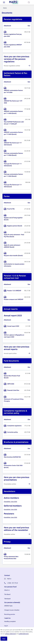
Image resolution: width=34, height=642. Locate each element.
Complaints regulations (14, 425)
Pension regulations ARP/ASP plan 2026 (13, 46)
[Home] (15, 2)
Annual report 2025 (13, 326)
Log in (6, 625)
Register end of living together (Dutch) (13, 218)
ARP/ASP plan (8, 605)
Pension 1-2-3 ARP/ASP (14, 290)
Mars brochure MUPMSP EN (12, 457)
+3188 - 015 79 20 (12, 583)
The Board (7, 594)
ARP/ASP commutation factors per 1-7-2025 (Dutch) (13, 133)
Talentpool (7, 598)
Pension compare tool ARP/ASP (13, 299)
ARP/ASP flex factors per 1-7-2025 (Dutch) (13, 144)
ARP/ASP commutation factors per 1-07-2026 (13, 91)
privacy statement (10, 633)
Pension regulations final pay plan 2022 (13, 35)
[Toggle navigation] (4, 2)
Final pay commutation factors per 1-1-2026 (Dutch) (13, 154)
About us (7, 590)
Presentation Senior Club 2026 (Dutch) (13, 466)
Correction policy (12, 432)
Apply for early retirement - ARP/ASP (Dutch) (12, 246)
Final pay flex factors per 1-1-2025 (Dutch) (13, 185)
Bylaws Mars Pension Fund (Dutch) (12, 377)
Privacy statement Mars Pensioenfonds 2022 (11, 557)
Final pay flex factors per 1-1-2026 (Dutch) (13, 165)
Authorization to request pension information (14, 265)
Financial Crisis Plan (13, 390)
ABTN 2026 (10, 384)
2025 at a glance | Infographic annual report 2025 (14, 336)
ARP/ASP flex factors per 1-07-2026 (13, 102)
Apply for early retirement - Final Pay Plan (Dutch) (14, 235)
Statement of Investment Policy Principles (13, 400)
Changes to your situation (11, 610)
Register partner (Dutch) (14, 226)
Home (5, 8)
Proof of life (11, 209)
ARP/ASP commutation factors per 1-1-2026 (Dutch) (13, 112)
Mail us (9, 578)
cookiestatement (23, 633)
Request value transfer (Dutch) (13, 255)
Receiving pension (9, 614)
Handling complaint (10, 621)
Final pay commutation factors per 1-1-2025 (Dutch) (13, 175)
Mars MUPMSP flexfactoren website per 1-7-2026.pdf (14, 123)
